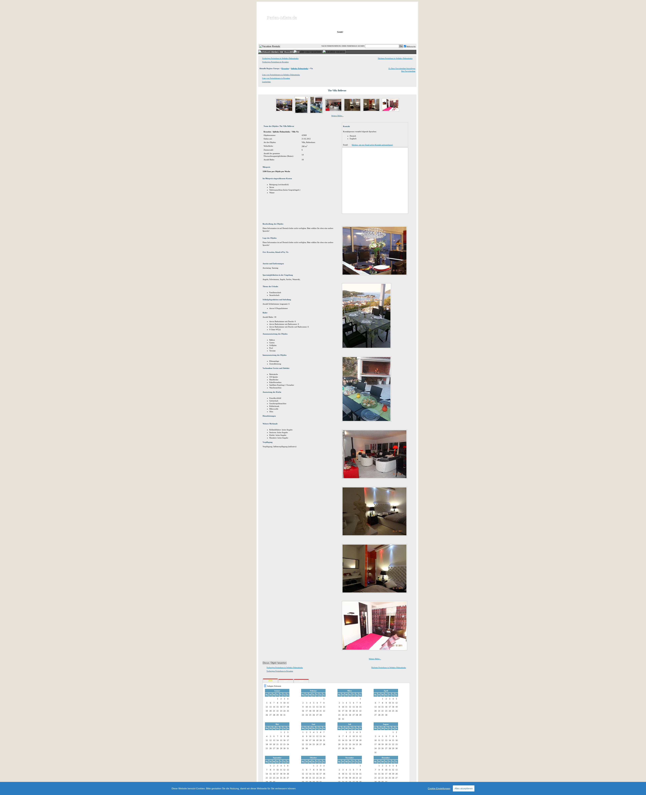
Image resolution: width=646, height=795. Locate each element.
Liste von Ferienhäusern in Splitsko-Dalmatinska (281, 75)
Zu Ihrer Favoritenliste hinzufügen (401, 68)
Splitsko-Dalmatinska (299, 68)
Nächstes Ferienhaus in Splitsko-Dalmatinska (395, 58)
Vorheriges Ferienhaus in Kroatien (275, 62)
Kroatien (285, 68)
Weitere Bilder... (337, 116)
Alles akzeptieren (464, 788)
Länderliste (266, 82)
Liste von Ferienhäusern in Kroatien (276, 78)
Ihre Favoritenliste (408, 71)
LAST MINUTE (365, 39)
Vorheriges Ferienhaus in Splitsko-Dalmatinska (280, 58)
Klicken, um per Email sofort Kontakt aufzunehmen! (372, 145)
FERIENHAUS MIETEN (299, 39)
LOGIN (387, 39)
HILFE (407, 39)
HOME (270, 39)
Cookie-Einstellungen (439, 788)
